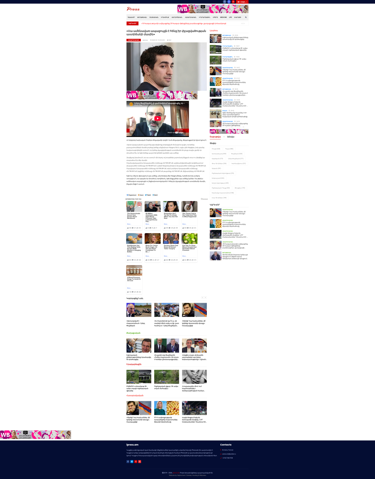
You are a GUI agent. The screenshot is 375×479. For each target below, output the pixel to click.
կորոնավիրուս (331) (238, 163)
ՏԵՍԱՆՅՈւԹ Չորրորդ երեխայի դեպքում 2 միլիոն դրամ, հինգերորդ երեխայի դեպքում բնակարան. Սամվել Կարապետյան (201, 23)
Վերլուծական (177, 17)
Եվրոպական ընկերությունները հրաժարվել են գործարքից (138, 357)
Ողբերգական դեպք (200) (221, 188)
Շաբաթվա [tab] (215, 137)
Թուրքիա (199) (240, 188)
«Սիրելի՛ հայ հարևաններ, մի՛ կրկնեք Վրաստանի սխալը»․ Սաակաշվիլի (166, 323)
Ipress (146, 40)
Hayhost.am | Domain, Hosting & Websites (191, 475)
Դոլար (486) (229, 149)
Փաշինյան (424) (236, 153)
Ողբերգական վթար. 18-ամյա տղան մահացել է (166, 387)
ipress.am (176, 473)
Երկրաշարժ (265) (218, 178)
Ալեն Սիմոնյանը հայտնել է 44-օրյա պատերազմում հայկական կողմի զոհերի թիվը (234, 115)
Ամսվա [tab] (230, 137)
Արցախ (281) (216, 168)
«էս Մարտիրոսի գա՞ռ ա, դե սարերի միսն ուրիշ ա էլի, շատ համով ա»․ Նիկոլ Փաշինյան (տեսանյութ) (139, 324)
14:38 (238, 100)
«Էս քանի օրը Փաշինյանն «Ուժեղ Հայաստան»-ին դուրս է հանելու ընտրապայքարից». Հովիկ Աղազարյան (166, 358)
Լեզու (243, 2)
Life (230, 17)
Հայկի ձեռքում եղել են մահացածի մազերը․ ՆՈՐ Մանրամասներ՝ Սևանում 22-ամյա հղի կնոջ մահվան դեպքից (194, 421)
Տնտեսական (154, 17)
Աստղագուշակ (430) (219, 153)
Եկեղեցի (237, 17)
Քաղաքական (142, 17)
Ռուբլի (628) (216, 149)
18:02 (237, 57)
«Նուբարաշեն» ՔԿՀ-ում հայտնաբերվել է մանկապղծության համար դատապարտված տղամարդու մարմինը (193, 390)
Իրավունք (165, 17)
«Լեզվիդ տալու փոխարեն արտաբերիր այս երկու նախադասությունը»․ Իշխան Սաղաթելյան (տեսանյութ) (194, 358)
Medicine (223, 17)
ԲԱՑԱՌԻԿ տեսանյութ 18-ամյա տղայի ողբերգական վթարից (137, 388)
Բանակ (224, 110)
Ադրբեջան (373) (217, 158)
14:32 (238, 121)
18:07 (237, 46)
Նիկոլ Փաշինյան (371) (235, 158)
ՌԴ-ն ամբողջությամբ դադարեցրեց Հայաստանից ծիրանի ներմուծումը (193, 323)
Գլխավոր (131, 17)
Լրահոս (214, 30)
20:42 (232, 110)
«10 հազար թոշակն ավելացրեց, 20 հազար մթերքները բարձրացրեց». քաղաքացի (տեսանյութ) (235, 126)
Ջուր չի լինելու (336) (219, 163)
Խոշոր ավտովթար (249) (220, 183)
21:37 (238, 78)
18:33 (236, 89)
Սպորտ (215, 17)
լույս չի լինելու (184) (219, 198)
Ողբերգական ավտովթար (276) (223, 173)
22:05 (236, 35)
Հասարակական (190, 17)
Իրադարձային (204, 17)
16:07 (238, 67)
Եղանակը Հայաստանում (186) (223, 193)
